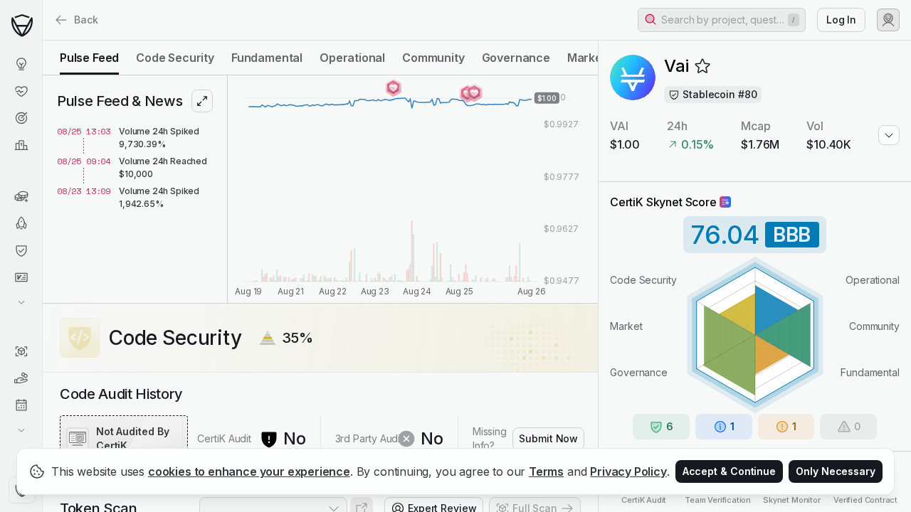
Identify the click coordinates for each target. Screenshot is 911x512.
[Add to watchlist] (702, 66)
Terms (546, 471)
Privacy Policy (628, 471)
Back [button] (86, 20)
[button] (722, 20)
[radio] (89, 58)
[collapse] (42, 40)
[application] (413, 189)
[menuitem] (21, 64)
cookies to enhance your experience (249, 471)
